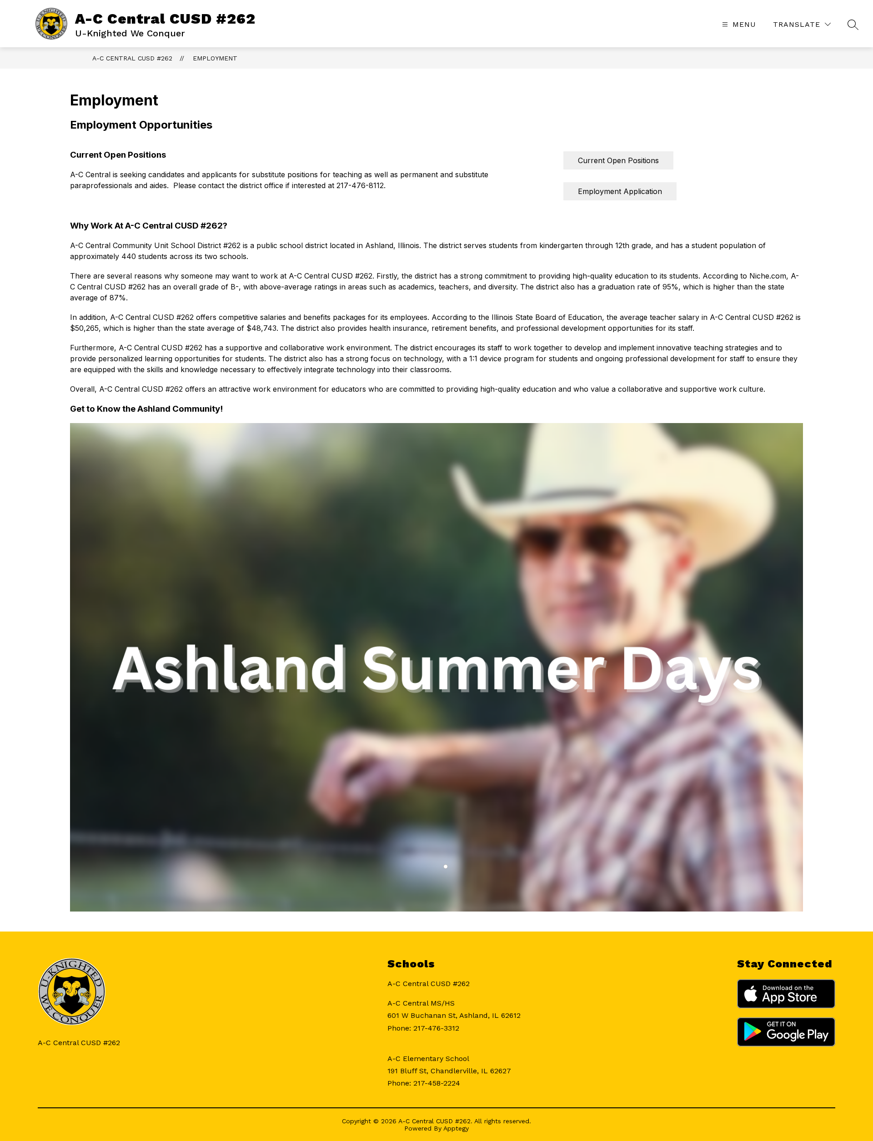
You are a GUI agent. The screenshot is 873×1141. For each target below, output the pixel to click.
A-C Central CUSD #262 (132, 58)
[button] (445, 866)
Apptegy (456, 1128)
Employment (215, 58)
